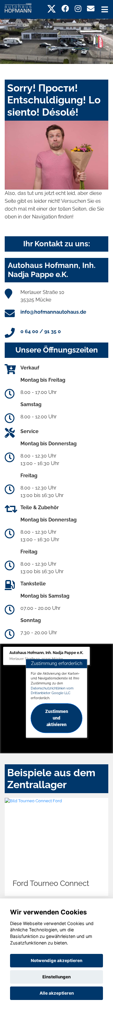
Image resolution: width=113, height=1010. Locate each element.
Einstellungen (56, 976)
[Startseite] (18, 7)
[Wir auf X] (51, 8)
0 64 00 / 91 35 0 (40, 331)
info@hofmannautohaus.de (53, 312)
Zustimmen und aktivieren (56, 718)
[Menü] (105, 9)
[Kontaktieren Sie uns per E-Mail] (90, 8)
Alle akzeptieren (57, 993)
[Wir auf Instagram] (78, 8)
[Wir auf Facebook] (65, 8)
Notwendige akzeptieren (56, 960)
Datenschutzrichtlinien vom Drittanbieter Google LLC (52, 690)
